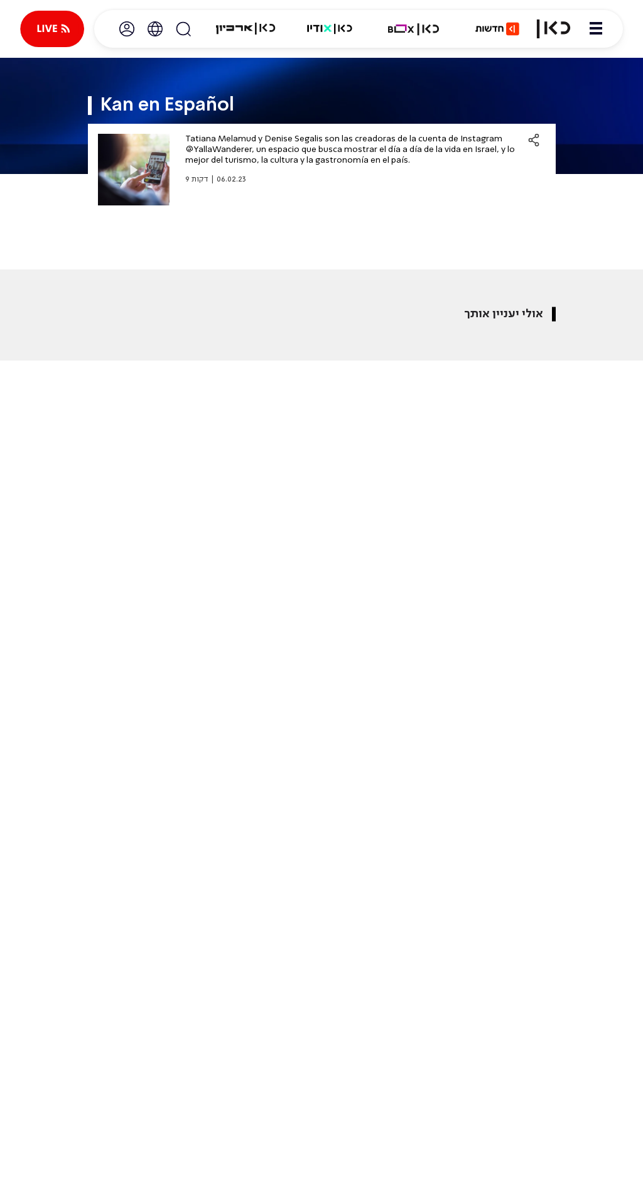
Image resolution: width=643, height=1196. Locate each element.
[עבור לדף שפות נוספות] (155, 28)
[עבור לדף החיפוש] (183, 28)
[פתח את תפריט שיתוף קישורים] (533, 140)
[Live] (52, 29)
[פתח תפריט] (596, 29)
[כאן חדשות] (497, 29)
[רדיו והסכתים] (329, 29)
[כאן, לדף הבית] (553, 29)
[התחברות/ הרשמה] (126, 28)
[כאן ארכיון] (245, 29)
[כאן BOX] (413, 29)
